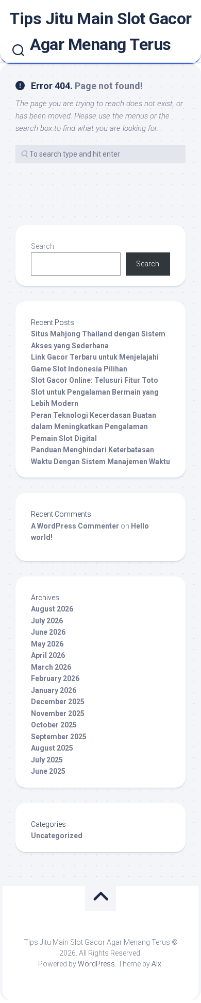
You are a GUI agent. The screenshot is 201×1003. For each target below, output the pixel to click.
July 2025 (47, 760)
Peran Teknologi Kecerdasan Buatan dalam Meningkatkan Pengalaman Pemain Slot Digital (93, 427)
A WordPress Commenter (75, 526)
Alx (156, 964)
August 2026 (52, 609)
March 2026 (51, 667)
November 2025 (58, 713)
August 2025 (52, 748)
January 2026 (53, 690)
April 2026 (48, 655)
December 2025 (58, 702)
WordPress (96, 964)
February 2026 (55, 678)
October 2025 (54, 725)
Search (42, 246)
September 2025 (59, 737)
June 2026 (48, 632)
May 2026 (47, 644)
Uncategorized (56, 835)
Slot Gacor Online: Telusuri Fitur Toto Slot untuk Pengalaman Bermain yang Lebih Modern (95, 391)
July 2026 (47, 621)
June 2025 (48, 771)
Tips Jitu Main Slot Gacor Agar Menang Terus (100, 31)
